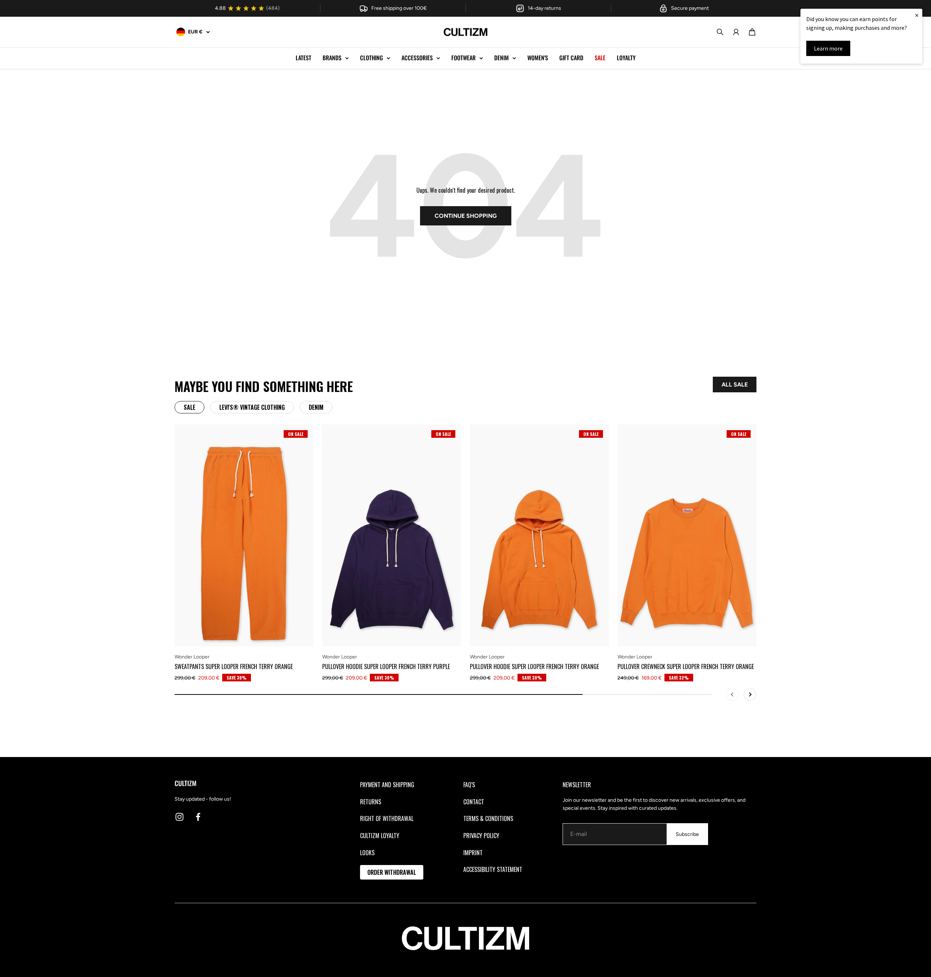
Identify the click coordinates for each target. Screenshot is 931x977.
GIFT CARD (571, 57)
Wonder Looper (192, 657)
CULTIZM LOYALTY (379, 835)
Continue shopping (466, 215)
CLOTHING (371, 57)
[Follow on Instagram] (179, 817)
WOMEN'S (537, 57)
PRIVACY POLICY (481, 835)
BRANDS (332, 57)
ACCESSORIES (417, 57)
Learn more (828, 48)
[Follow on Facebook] (198, 817)
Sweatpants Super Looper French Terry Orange (234, 666)
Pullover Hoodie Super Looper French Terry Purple (386, 666)
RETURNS (370, 801)
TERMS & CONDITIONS (488, 818)
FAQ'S (469, 784)
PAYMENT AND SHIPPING (387, 784)
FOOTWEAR (463, 57)
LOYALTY (626, 57)
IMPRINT (473, 852)
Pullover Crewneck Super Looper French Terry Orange (686, 666)
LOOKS (367, 852)
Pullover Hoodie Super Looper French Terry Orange (534, 666)
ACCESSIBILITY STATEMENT (492, 869)
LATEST (303, 57)
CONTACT (473, 801)
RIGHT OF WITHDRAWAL (386, 818)
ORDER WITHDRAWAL (391, 872)
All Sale (735, 384)
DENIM (501, 57)
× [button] (917, 15)
